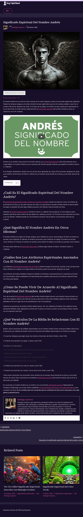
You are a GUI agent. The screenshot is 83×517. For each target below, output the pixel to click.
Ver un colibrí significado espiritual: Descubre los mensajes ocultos (29, 350)
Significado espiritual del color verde (17, 353)
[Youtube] (19, 418)
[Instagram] (11, 418)
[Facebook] (5, 418)
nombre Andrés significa (19, 212)
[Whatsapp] (8, 418)
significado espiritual (46, 109)
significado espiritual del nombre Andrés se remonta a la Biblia (26, 202)
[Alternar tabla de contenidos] (16, 183)
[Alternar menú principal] (7, 10)
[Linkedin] (14, 418)
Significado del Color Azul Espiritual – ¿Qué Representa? (25, 357)
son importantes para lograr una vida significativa (56, 388)
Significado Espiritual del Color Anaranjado (20, 361)
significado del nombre (30, 247)
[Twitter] (17, 418)
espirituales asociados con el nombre (26, 267)
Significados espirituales (26, 493)
